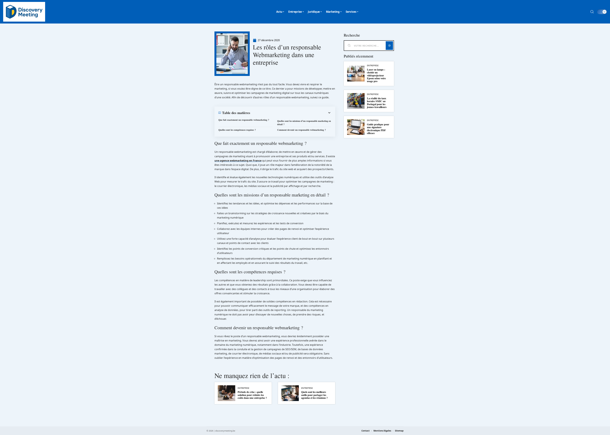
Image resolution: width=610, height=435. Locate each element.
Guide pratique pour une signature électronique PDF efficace (378, 128)
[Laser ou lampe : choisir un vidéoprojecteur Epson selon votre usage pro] (356, 73)
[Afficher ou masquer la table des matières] (290, 113)
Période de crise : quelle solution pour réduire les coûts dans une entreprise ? (252, 395)
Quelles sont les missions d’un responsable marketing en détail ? (304, 122)
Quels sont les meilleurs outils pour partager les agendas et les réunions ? (314, 395)
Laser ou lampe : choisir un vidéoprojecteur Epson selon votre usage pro (376, 75)
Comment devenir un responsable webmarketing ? (301, 130)
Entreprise (243, 388)
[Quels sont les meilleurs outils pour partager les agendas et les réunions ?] (290, 393)
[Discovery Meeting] (24, 11)
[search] (592, 11)
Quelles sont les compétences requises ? (237, 130)
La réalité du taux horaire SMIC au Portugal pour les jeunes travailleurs (376, 102)
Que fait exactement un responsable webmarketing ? (243, 119)
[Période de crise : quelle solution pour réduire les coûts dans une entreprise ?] (226, 393)
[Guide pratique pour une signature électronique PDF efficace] (356, 127)
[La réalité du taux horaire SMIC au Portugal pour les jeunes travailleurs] (356, 101)
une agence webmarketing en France (237, 160)
